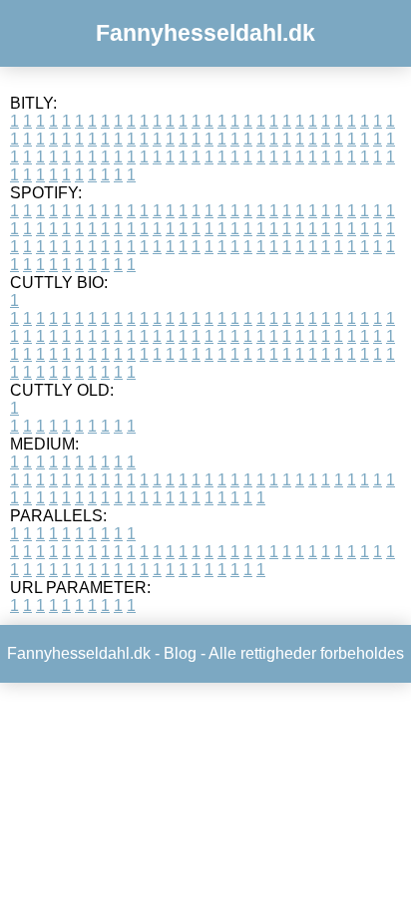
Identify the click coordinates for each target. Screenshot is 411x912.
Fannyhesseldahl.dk (205, 33)
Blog (180, 653)
